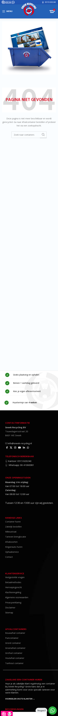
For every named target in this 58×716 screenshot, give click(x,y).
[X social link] (11, 447)
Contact (9, 556)
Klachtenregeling (13, 592)
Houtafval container (14, 658)
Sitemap (9, 612)
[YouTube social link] (19, 447)
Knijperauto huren (13, 546)
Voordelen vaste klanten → (20, 699)
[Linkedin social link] (24, 447)
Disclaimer (10, 607)
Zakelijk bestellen (13, 526)
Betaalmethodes (13, 582)
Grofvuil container (13, 653)
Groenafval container (15, 648)
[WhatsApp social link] (28, 447)
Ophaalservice (12, 551)
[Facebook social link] (7, 447)
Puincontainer (11, 638)
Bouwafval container (15, 633)
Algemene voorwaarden (16, 597)
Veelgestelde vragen (15, 577)
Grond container (13, 643)
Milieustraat (11, 531)
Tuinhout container (14, 663)
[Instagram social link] (15, 447)
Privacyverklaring (13, 602)
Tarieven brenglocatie (15, 536)
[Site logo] (29, 10)
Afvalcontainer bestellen (33, 122)
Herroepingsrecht (13, 587)
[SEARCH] (43, 134)
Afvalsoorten (11, 541)
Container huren (13, 521)
